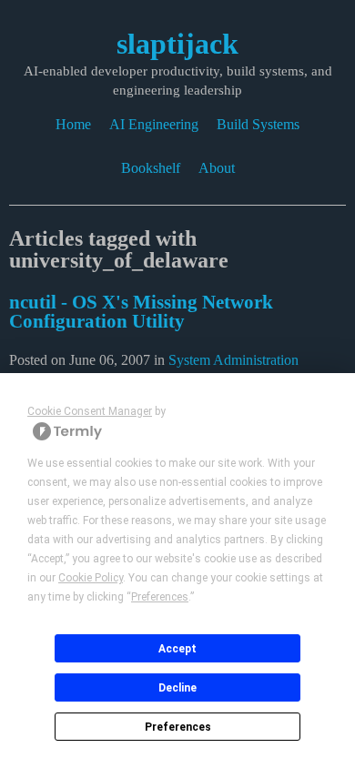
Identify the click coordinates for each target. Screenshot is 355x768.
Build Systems (258, 124)
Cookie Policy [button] (90, 577)
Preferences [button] (159, 597)
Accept (177, 648)
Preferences (178, 727)
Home (73, 124)
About (216, 168)
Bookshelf (150, 168)
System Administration (233, 360)
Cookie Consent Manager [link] (89, 411)
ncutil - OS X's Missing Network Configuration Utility (141, 311)
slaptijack (177, 43)
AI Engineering (153, 124)
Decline (177, 688)
